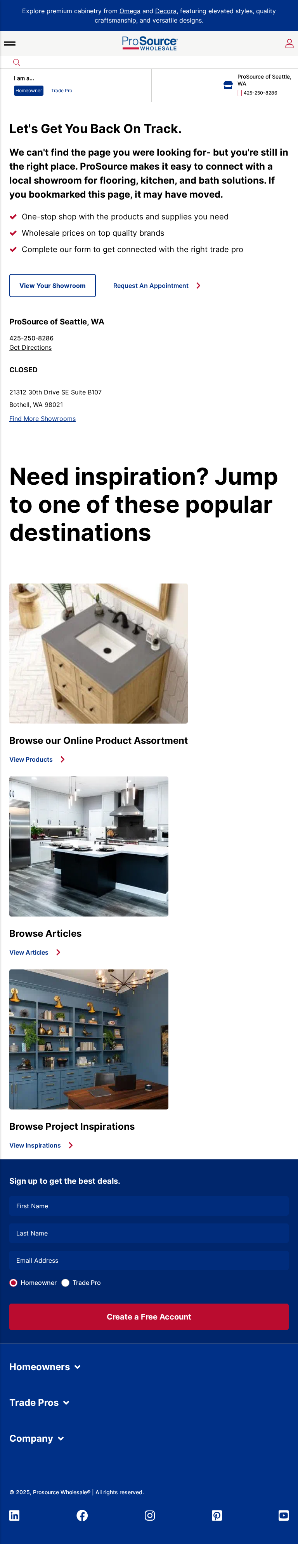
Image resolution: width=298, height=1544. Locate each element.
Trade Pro (87, 1282)
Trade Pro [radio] (61, 90)
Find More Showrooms (42, 418)
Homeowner (39, 1282)
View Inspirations (35, 1145)
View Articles (29, 952)
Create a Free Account (149, 1316)
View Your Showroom (52, 285)
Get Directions (30, 347)
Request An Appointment (151, 285)
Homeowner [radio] (29, 90)
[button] (10, 43)
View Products (31, 759)
